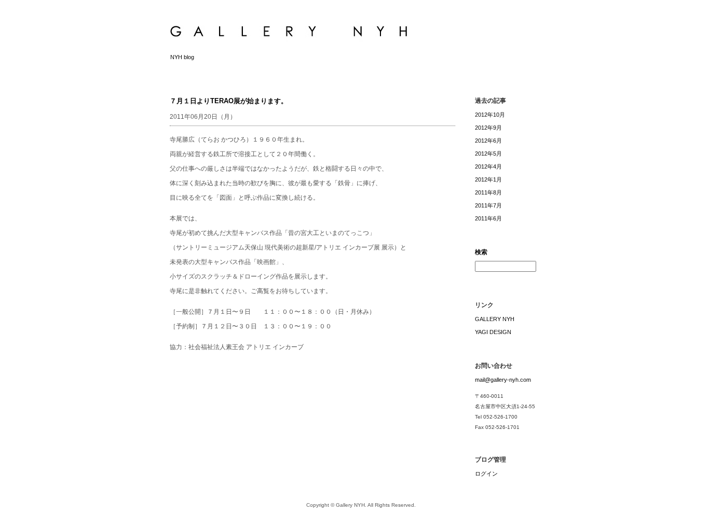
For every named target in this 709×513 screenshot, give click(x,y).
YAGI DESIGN (493, 332)
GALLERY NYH (494, 319)
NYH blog (182, 57)
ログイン (486, 473)
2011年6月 (488, 218)
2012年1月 (488, 179)
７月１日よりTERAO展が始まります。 (229, 101)
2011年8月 (488, 192)
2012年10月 (490, 115)
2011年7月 (488, 205)
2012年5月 (488, 153)
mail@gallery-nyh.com (503, 380)
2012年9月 (488, 127)
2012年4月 (488, 166)
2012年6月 (488, 140)
